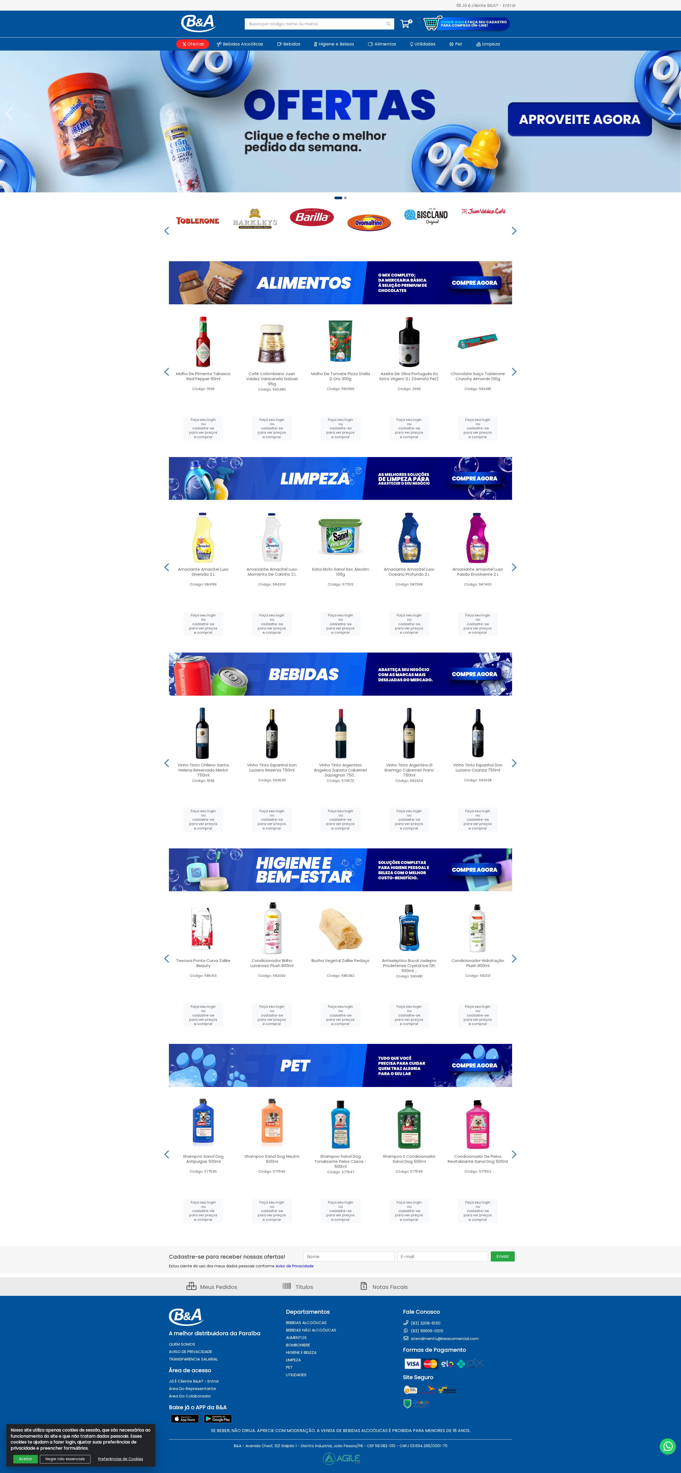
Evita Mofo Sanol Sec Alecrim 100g (340, 571)
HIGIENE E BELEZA (301, 1352)
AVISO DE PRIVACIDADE (190, 1351)
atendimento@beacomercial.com (444, 1338)
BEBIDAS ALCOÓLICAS (306, 1322)
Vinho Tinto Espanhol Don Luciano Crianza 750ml (478, 767)
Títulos (303, 1287)
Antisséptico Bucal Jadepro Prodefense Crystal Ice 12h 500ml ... (409, 965)
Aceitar (25, 1459)
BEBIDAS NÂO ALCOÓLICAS (311, 1330)
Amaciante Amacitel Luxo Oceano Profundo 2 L (409, 571)
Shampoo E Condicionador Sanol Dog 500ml (409, 1158)
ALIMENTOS (296, 1337)
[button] (338, 198)
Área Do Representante (192, 1388)
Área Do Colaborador (190, 1396)
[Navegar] (9, 113)
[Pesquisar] (388, 24)
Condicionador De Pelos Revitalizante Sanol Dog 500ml (478, 1158)
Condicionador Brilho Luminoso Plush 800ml (272, 963)
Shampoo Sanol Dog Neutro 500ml (272, 1158)
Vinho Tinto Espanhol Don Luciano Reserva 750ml (272, 767)
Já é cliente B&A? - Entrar (489, 5)
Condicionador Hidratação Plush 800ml (477, 963)
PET (289, 1367)
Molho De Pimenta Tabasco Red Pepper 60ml (203, 376)
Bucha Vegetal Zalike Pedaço (340, 960)
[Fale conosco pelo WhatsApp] (668, 1446)
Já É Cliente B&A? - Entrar (194, 1381)
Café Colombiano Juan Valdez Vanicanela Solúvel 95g (272, 379)
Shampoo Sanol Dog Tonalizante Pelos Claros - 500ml (340, 1161)
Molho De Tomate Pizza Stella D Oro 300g (340, 376)
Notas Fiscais (389, 1287)
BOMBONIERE (298, 1345)
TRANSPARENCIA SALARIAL (193, 1359)
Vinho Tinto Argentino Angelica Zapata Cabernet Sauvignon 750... (340, 770)
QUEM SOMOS (182, 1344)
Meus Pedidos (218, 1287)
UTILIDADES (296, 1374)
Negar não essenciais (65, 1459)
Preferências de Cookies (120, 1459)
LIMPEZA (293, 1360)
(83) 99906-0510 (426, 1331)
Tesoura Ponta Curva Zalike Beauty (203, 963)
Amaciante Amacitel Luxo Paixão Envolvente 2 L (477, 571)
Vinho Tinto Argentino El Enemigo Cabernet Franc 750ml (409, 770)
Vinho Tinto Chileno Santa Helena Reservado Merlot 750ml (203, 770)
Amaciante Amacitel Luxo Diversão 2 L (203, 571)
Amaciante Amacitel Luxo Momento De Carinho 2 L (272, 571)
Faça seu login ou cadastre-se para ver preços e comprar (203, 428)
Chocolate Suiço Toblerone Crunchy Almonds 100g (478, 376)
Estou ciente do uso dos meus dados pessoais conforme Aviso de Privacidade (241, 1266)
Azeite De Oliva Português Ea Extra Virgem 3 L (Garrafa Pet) (409, 376)
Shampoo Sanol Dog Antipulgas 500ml (203, 1158)
